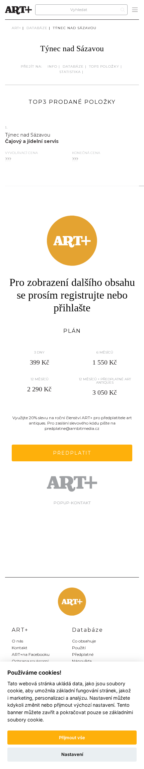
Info (52, 66)
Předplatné (82, 654)
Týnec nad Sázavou (74, 28)
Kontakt (19, 647)
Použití (79, 647)
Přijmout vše (72, 737)
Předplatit (72, 453)
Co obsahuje (84, 640)
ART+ (16, 28)
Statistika (70, 72)
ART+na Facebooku (31, 654)
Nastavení (72, 754)
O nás (17, 640)
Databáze (37, 28)
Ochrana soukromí (30, 661)
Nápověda (82, 661)
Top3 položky (104, 66)
